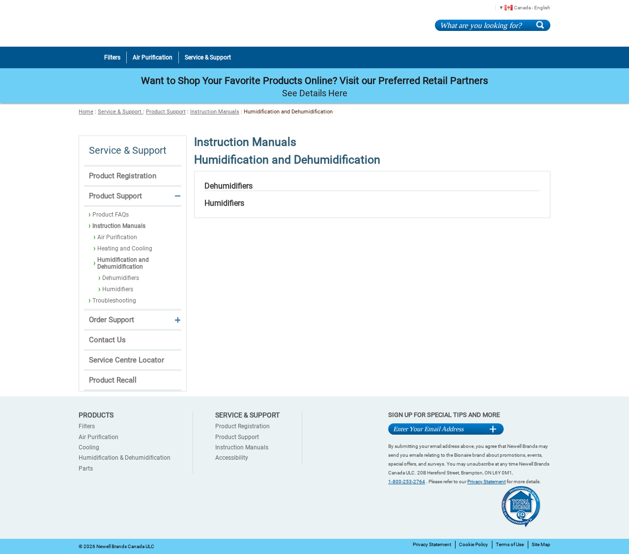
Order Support (111, 319)
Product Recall (113, 380)
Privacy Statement (486, 481)
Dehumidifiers (120, 278)
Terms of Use (510, 544)
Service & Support (120, 112)
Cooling (89, 447)
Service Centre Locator (126, 360)
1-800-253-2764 (406, 481)
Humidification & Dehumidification (125, 457)
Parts (86, 468)
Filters (87, 426)
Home (86, 112)
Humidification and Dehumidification (123, 263)
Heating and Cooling (124, 248)
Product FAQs (110, 214)
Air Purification (117, 237)
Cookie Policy (473, 544)
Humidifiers (117, 289)
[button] (521, 7)
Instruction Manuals (214, 112)
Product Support (166, 112)
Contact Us (107, 339)
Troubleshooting (114, 300)
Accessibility (231, 457)
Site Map (541, 544)
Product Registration (122, 175)
